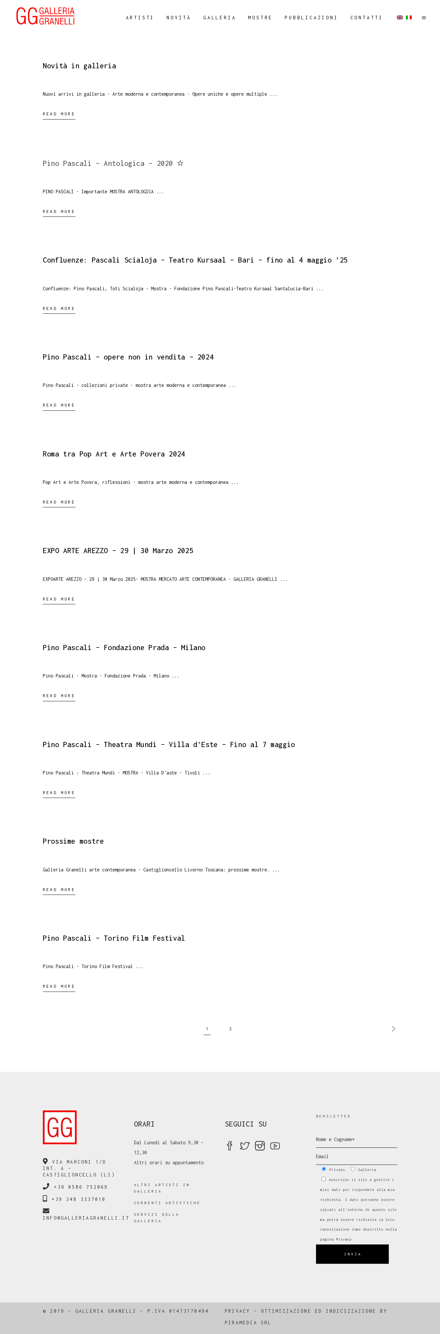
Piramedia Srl (248, 1322)
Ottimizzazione (286, 1311)
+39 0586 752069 (81, 1187)
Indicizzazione (351, 1311)
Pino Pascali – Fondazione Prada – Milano (124, 647)
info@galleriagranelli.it (86, 1218)
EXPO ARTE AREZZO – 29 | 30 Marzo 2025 (118, 550)
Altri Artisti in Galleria (162, 1188)
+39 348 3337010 (79, 1199)
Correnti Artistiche (167, 1203)
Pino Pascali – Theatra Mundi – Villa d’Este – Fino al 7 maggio (169, 744)
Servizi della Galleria (157, 1217)
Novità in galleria (79, 66)
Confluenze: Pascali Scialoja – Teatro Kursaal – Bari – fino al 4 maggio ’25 (195, 260)
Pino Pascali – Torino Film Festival (114, 938)
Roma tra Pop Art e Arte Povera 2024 (114, 454)
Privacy (344, 1239)
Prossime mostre (73, 841)
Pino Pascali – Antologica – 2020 (110, 163)
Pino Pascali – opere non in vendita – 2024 (128, 357)
